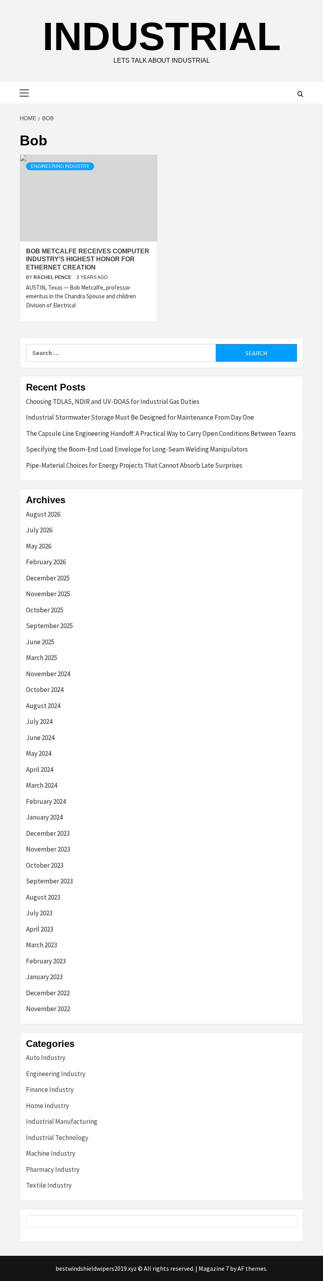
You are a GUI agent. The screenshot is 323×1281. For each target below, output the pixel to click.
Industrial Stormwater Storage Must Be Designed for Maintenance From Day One (140, 417)
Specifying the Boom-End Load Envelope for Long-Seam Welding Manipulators (137, 449)
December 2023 (48, 833)
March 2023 (41, 945)
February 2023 (46, 961)
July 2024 (39, 721)
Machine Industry (50, 1153)
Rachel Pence (52, 277)
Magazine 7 (214, 1268)
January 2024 (44, 817)
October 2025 (44, 610)
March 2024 (41, 785)
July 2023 (39, 913)
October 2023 (44, 865)
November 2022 (48, 1008)
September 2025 (49, 625)
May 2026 (38, 546)
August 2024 (43, 705)
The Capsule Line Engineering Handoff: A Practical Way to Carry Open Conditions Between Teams (161, 433)
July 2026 (39, 530)
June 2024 (40, 737)
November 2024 (48, 673)
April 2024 (39, 769)
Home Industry (47, 1105)
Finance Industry (50, 1089)
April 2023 (39, 929)
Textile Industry (49, 1185)
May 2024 (38, 753)
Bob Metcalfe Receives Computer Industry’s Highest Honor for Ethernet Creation (87, 259)
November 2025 (48, 593)
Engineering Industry (60, 166)
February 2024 (46, 801)
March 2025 (41, 657)
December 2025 (48, 578)
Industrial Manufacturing (61, 1121)
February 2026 (46, 562)
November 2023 (48, 849)
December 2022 (48, 993)
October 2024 (44, 689)
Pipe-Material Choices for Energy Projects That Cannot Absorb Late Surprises (134, 465)
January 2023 (44, 976)
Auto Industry (45, 1057)
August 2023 (43, 897)
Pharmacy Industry (53, 1169)
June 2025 (40, 642)
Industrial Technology (57, 1137)
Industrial (162, 36)
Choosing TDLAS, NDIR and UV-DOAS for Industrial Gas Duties (112, 401)
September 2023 (49, 881)
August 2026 (43, 514)
